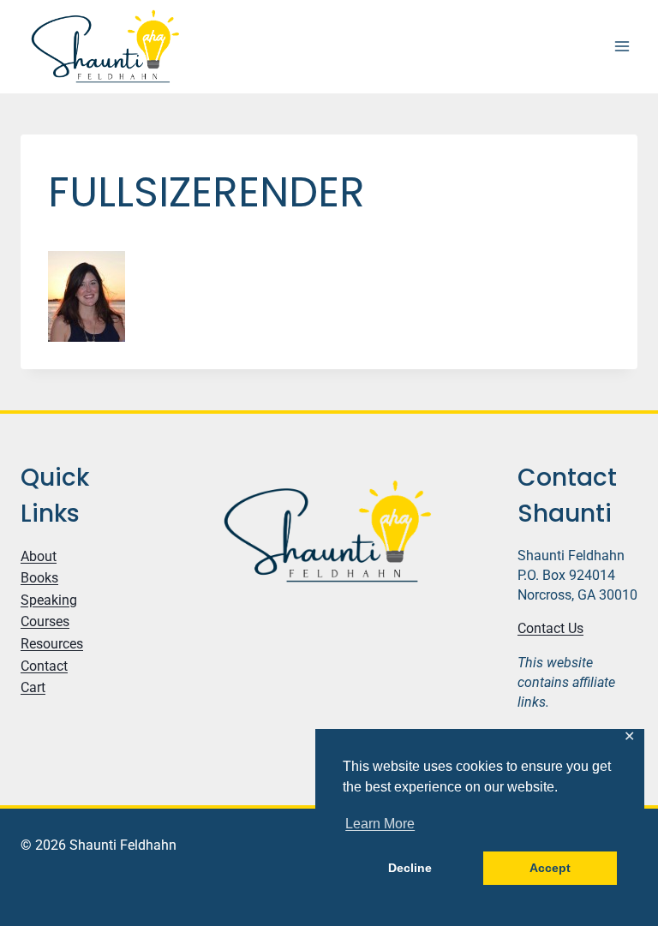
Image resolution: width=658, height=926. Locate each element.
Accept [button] (550, 868)
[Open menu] (621, 46)
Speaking (49, 600)
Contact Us (550, 628)
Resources (52, 644)
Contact (44, 666)
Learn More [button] (380, 823)
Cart (33, 687)
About (39, 556)
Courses (45, 621)
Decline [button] (410, 868)
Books (39, 578)
